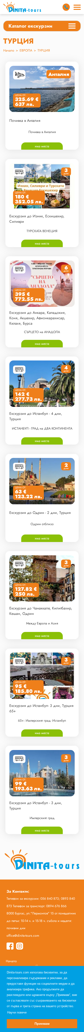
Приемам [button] (42, 1023)
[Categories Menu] (72, 26)
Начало (8, 50)
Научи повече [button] (17, 1012)
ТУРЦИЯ (44, 50)
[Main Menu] (77, 7)
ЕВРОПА (26, 50)
